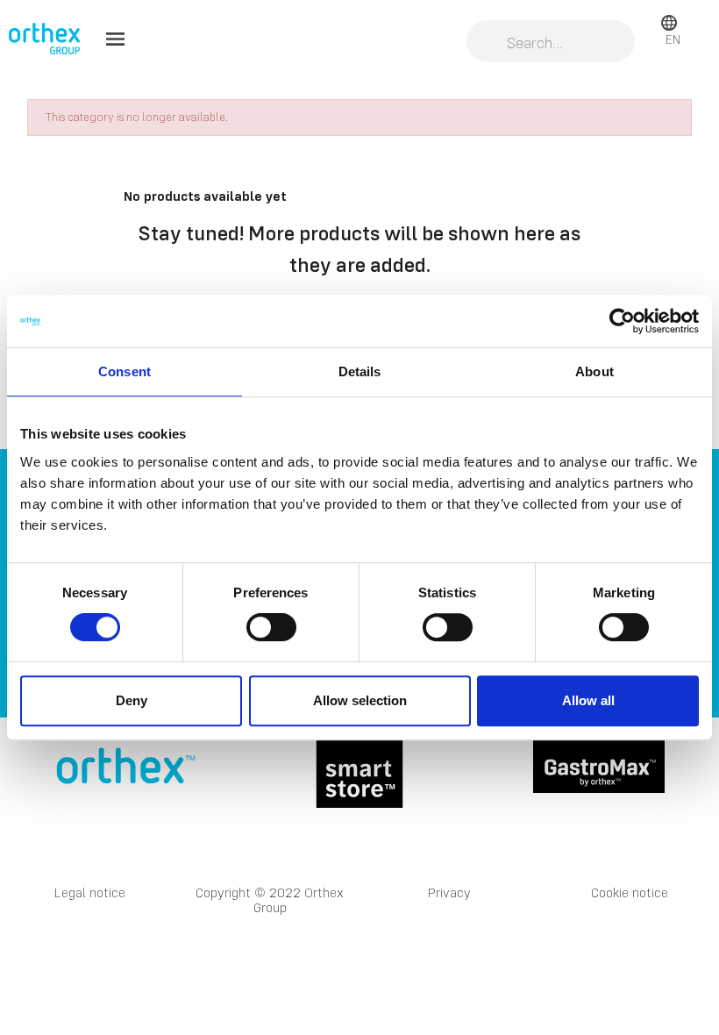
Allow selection (360, 700)
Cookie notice (629, 892)
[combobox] (550, 43)
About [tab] (594, 371)
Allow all (588, 700)
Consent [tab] (124, 371)
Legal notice (89, 892)
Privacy (449, 892)
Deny (131, 700)
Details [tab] (359, 371)
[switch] (271, 627)
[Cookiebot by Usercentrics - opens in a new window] (622, 321)
